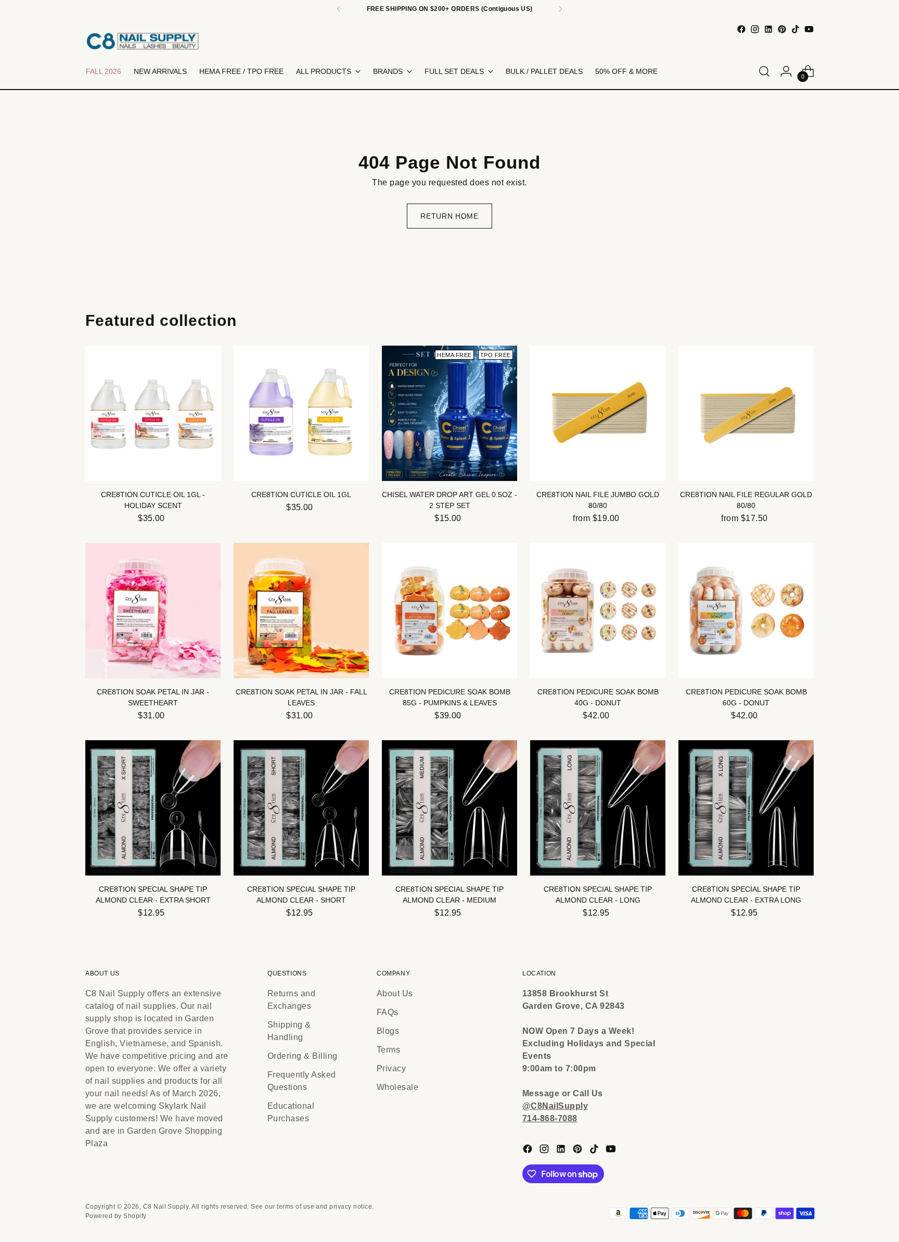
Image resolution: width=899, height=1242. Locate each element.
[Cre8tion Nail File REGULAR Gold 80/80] (746, 413)
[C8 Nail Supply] (142, 41)
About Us (395, 993)
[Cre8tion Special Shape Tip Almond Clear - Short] (301, 808)
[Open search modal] (764, 71)
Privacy (391, 1068)
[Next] (560, 9)
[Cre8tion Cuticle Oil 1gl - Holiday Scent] (153, 413)
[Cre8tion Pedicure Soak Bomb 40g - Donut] (597, 610)
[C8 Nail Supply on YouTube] (809, 29)
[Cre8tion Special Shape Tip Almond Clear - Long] (597, 808)
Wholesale (397, 1087)
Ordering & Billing (302, 1055)
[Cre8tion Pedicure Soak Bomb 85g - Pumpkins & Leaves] (449, 610)
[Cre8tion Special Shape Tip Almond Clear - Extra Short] (153, 808)
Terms (388, 1049)
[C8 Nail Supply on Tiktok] (795, 29)
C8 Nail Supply (166, 1206)
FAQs (388, 1012)
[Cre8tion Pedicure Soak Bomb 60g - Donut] (746, 610)
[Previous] (338, 9)
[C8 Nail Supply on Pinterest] (782, 29)
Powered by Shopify (116, 1216)
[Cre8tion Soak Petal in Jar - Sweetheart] (153, 610)
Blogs (388, 1030)
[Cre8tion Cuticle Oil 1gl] (301, 413)
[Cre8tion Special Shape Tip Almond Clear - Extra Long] (746, 808)
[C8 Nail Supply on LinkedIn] (768, 29)
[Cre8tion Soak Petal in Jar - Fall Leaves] (301, 610)
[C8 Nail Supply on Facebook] (741, 29)
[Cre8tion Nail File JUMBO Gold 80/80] (597, 413)
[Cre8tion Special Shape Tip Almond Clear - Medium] (449, 808)
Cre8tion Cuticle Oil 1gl (301, 494)
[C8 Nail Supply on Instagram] (755, 29)
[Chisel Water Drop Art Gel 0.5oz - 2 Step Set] (449, 413)
